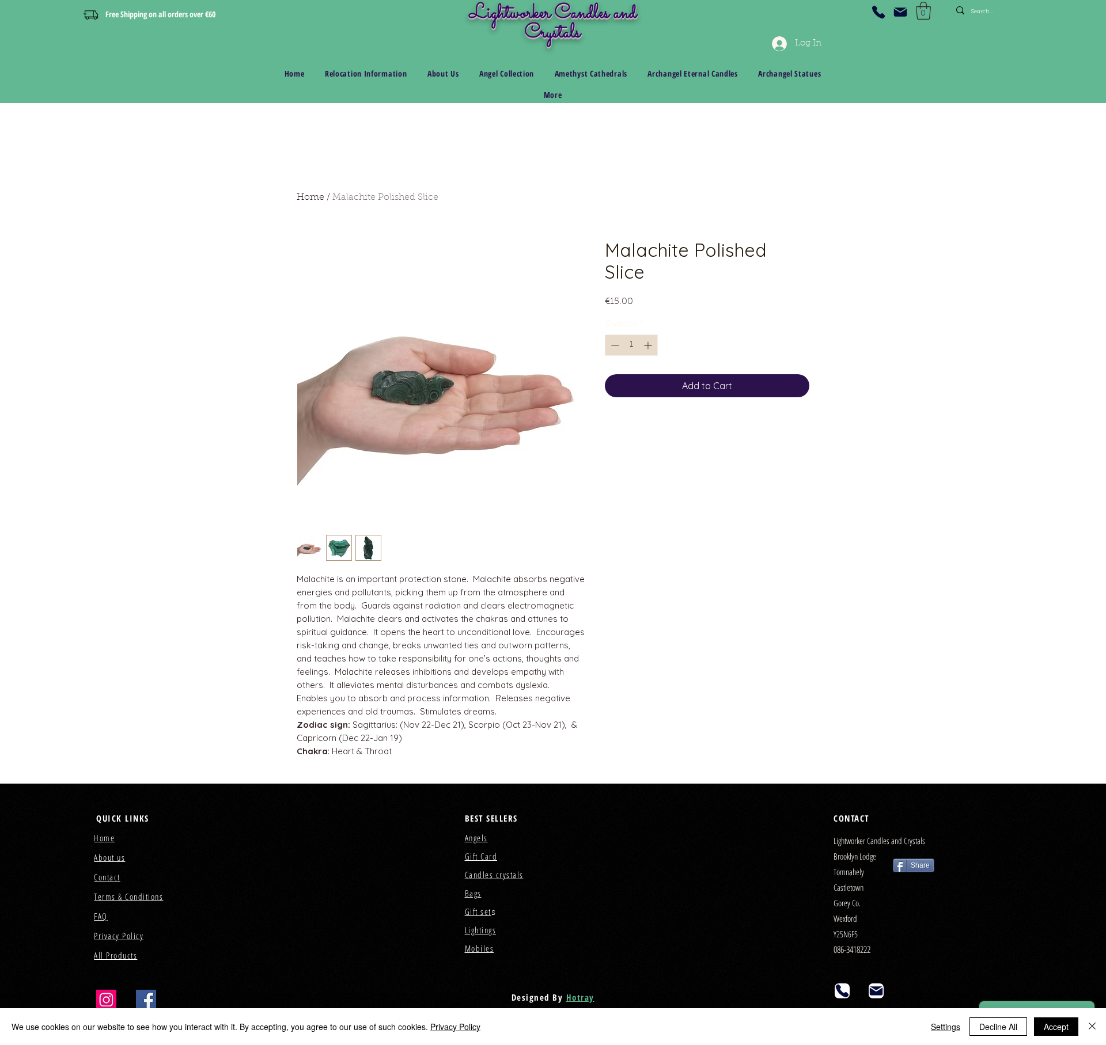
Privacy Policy (455, 1026)
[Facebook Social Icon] (146, 1000)
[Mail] (900, 12)
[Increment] (649, 345)
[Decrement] (614, 345)
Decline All (998, 1026)
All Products (115, 955)
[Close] (1092, 1026)
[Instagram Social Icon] (106, 1000)
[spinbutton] (631, 345)
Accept (1056, 1026)
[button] (923, 11)
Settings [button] (945, 1026)
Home (310, 197)
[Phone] (878, 12)
